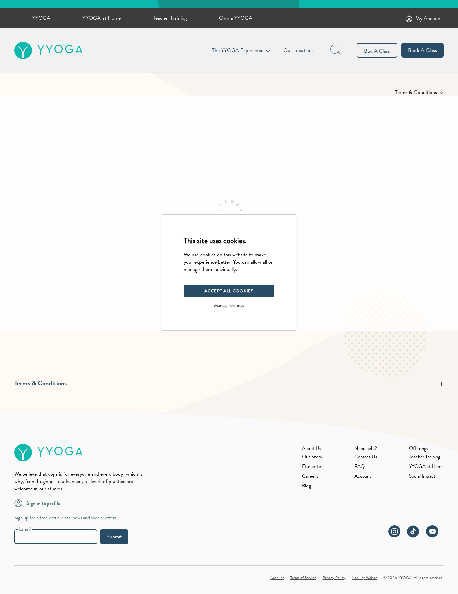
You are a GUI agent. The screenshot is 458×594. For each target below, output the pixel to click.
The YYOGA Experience (237, 50)
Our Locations (298, 50)
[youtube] (435, 535)
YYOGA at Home (101, 18)
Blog (306, 485)
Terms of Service (303, 578)
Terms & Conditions (416, 92)
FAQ (359, 466)
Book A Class (422, 50)
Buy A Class (377, 51)
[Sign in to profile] (20, 502)
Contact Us (365, 457)
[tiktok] (416, 535)
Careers (310, 476)
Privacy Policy (334, 578)
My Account (428, 18)
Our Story (312, 457)
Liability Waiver (364, 578)
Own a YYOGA (236, 18)
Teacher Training (170, 18)
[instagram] (397, 535)
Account (362, 476)
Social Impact (422, 476)
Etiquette (311, 466)
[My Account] (410, 18)
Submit (114, 537)
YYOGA (41, 18)
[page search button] (336, 50)
